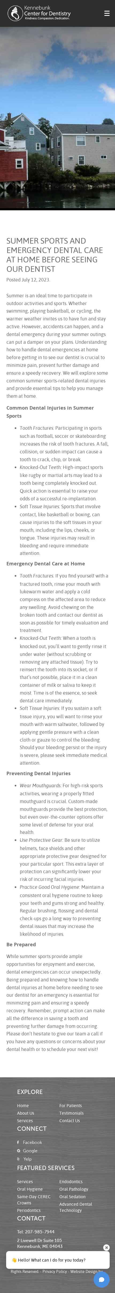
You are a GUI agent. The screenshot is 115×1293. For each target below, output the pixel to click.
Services (25, 1120)
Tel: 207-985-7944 (36, 1232)
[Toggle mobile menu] (107, 13)
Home (23, 1105)
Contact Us (69, 1120)
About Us (25, 1113)
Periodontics (29, 1210)
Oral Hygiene (30, 1189)
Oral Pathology (73, 1189)
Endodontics (71, 1181)
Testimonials (71, 1113)
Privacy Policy (55, 1271)
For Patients (70, 1105)
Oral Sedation (72, 1196)
